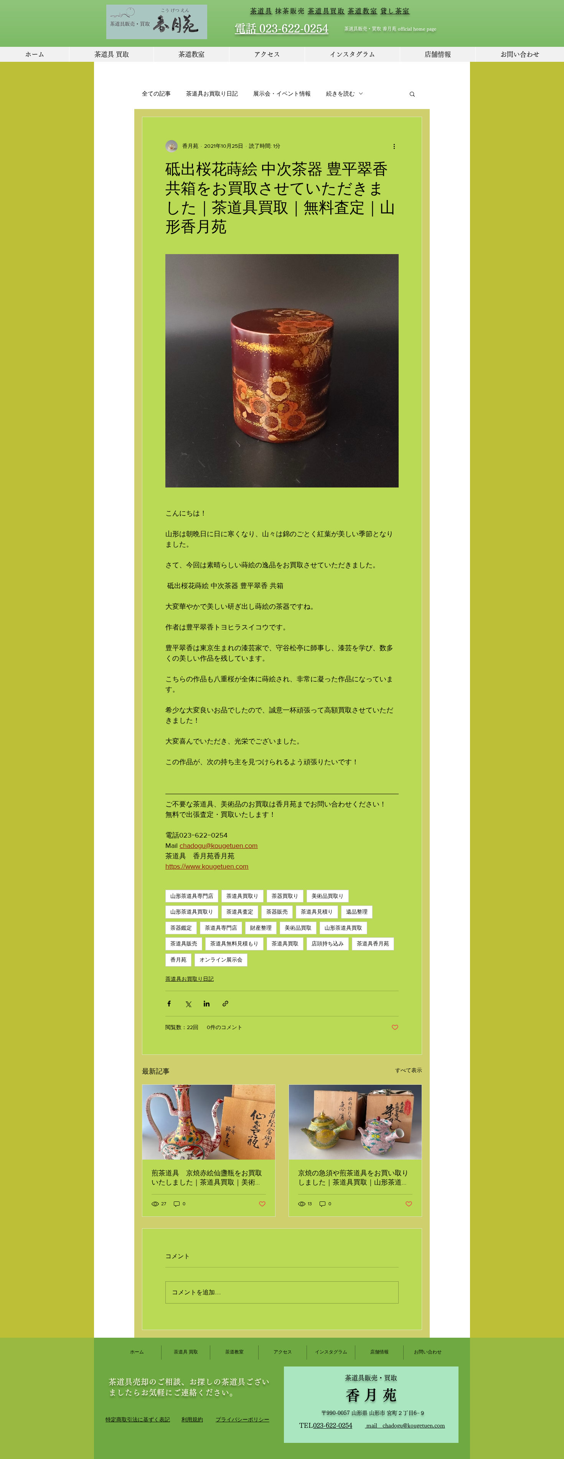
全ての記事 (156, 93)
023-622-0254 (332, 1425)
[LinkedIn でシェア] (206, 1003)
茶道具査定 (239, 911)
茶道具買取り (242, 895)
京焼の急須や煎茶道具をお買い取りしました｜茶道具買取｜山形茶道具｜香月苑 (353, 1178)
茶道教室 (363, 11)
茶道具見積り (317, 911)
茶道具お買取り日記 (212, 93)
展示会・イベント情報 (282, 93)
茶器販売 (277, 911)
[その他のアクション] (394, 146)
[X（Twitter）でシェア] (187, 1003)
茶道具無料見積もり (234, 943)
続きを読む (340, 93)
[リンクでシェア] (225, 1003)
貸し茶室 (395, 11)
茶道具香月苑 (373, 943)
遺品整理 (357, 911)
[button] (412, 94)
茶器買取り (285, 895)
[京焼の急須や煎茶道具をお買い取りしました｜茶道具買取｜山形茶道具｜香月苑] (355, 1122)
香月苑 (178, 959)
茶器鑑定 (181, 927)
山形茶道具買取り (191, 911)
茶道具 (261, 11)
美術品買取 (298, 927)
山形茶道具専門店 (191, 895)
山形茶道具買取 (343, 927)
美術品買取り (328, 895)
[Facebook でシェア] (169, 1003)
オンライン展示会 (221, 959)
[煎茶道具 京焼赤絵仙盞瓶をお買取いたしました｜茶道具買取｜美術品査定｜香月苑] (208, 1122)
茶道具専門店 (221, 927)
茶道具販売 (183, 943)
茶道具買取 (326, 11)
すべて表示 (408, 1070)
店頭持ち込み (328, 943)
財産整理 (261, 927)
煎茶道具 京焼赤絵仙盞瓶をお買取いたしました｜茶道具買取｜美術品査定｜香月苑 (207, 1178)
